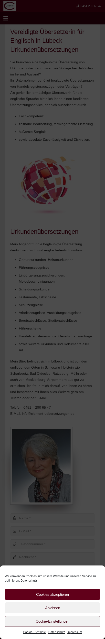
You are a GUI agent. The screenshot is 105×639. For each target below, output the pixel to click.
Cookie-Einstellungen (52, 621)
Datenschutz (29, 580)
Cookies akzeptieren (52, 594)
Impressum (74, 632)
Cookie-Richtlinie (34, 632)
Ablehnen (52, 608)
